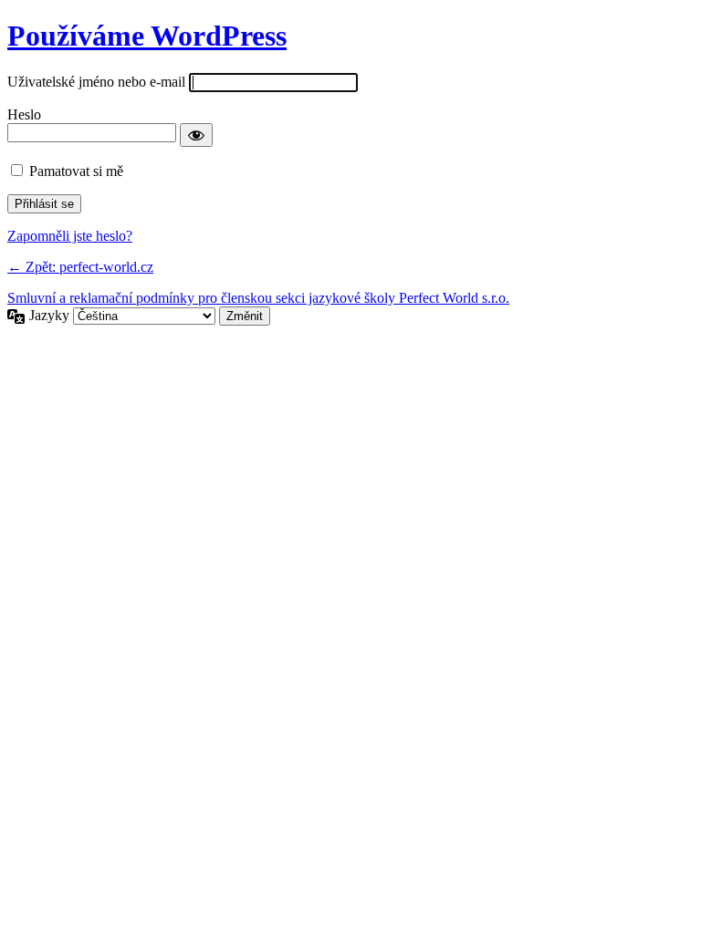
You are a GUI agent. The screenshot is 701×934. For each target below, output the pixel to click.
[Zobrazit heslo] (196, 135)
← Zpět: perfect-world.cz (80, 267)
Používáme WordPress (147, 35)
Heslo (24, 114)
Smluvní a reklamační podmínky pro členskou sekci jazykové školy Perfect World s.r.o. (258, 298)
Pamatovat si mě (76, 171)
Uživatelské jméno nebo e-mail (96, 81)
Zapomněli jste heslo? (69, 236)
